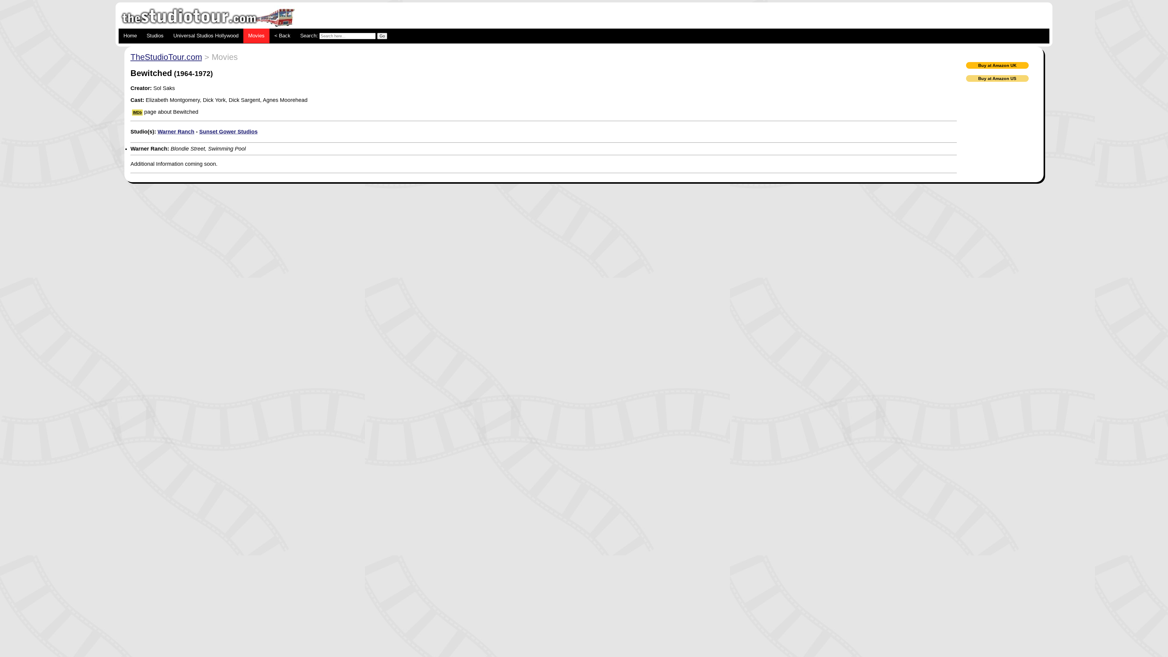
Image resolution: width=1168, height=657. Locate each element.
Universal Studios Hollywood (205, 36)
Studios (155, 36)
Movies (256, 36)
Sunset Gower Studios (228, 132)
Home (130, 36)
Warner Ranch (176, 132)
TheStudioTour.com (166, 57)
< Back (282, 36)
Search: (309, 36)
